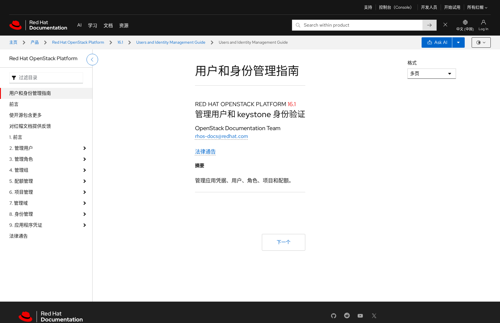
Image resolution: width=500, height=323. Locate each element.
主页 (13, 42)
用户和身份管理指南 (30, 93)
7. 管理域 (18, 203)
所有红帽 (475, 7)
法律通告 (18, 236)
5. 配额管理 (21, 181)
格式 (412, 63)
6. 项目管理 (21, 192)
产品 (35, 42)
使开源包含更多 (25, 115)
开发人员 (429, 7)
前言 (14, 104)
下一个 (284, 242)
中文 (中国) (465, 29)
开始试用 (452, 7)
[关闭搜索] (445, 25)
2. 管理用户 (21, 148)
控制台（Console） (396, 7)
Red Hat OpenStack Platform (78, 42)
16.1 (120, 42)
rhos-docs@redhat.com (221, 136)
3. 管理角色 (21, 159)
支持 (368, 7)
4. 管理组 (18, 170)
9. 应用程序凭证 (25, 225)
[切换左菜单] (92, 59)
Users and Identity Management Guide (170, 42)
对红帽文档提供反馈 (30, 126)
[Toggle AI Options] (458, 42)
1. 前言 (15, 137)
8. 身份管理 (21, 214)
